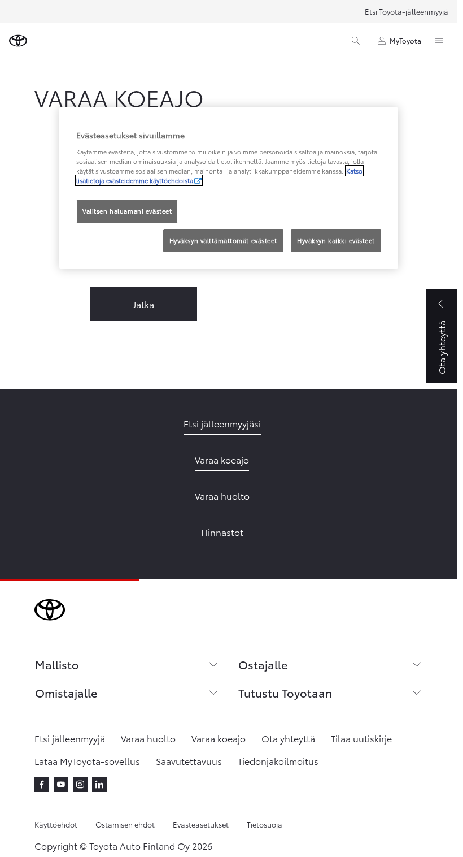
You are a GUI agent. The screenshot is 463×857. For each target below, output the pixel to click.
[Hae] (355, 41)
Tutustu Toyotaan (285, 692)
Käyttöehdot (55, 824)
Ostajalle (262, 664)
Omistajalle (66, 692)
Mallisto (57, 664)
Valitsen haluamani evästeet (127, 210)
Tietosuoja (264, 824)
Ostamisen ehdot (125, 824)
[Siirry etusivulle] (18, 41)
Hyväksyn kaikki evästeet (336, 240)
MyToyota (405, 40)
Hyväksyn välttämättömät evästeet (223, 240)
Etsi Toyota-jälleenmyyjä (406, 11)
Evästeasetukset (201, 824)
